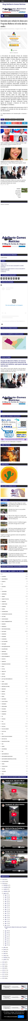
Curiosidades (5, 619)
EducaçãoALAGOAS (6, 646)
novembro (5, 887)
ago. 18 (7, 915)
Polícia (3, 726)
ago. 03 (7, 941)
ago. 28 (7, 901)
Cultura (3, 616)
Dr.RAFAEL (4, 636)
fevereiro (5, 957)
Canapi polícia (5, 599)
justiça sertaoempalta (7, 678)
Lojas (3, 681)
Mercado (4, 689)
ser (2, 751)
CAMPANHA (4, 594)
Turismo (4, 771)
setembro (5, 891)
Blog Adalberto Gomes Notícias (14, 4)
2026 (3, 879)
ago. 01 (7, 945)
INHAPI (3, 674)
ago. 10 (7, 925)
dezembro (5, 885)
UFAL (3, 773)
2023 (3, 962)
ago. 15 (7, 919)
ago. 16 (7, 917)
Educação (13, 119)
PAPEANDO (4, 703)
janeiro (5, 959)
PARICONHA (4, 706)
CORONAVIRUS (5, 611)
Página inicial (3, 264)
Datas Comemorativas (7, 621)
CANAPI (3, 596)
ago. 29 (7, 899)
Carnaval (4, 601)
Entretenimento (6, 656)
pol (2, 721)
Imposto (4, 671)
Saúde (3, 746)
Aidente (3, 581)
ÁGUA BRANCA (5, 579)
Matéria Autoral (6, 686)
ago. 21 (7, 909)
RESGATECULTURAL (6, 741)
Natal (3, 696)
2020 (3, 968)
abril (4, 953)
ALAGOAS (7, 119)
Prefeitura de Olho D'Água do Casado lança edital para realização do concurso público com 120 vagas (17, 504)
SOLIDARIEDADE (5, 761)
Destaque (4, 631)
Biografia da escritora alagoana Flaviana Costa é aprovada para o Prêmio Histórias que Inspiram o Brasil (13, 162)
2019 (3, 970)
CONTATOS (3, 271)
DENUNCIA (4, 626)
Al (2, 584)
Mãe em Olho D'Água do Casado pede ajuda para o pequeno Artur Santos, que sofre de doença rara (17, 517)
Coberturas (4, 604)
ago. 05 (7, 936)
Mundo (3, 691)
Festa (3, 666)
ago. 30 (7, 897)
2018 (3, 972)
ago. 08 (7, 932)
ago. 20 (7, 911)
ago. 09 (7, 930)
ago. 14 (7, 921)
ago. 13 (7, 923)
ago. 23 (7, 907)
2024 (3, 883)
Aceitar (20, 1016)
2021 (3, 966)
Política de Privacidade (12, 1016)
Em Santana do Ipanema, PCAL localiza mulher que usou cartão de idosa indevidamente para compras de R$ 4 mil (17, 555)
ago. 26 (7, 903)
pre (2, 733)
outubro (5, 889)
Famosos (4, 661)
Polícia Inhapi (5, 728)
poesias (3, 718)
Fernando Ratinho (6, 664)
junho (4, 949)
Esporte (3, 659)
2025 (3, 881)
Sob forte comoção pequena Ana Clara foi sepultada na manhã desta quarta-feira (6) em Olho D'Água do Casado (17, 530)
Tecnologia (4, 766)
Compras (4, 606)
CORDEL (3, 609)
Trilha (3, 768)
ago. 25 (7, 905)
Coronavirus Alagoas (7, 614)
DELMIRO (4, 624)
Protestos (4, 738)
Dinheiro (4, 634)
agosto (5, 893)
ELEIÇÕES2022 (4, 649)
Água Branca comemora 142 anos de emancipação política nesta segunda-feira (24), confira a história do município (17, 541)
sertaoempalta (20, 119)
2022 (3, 964)
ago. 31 (7, 895)
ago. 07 (7, 934)
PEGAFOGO (4, 711)
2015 (3, 978)
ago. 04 (7, 938)
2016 (3, 976)
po (2, 716)
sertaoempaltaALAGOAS (7, 756)
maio (4, 951)
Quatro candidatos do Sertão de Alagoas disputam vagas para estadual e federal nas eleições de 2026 (14, 143)
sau (2, 743)
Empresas (4, 651)
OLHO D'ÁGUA (4, 701)
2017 (3, 974)
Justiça (3, 676)
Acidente (4, 576)
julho (4, 947)
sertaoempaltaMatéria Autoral (9, 758)
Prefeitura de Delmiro (7, 736)
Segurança (4, 748)
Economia (4, 639)
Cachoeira (4, 591)
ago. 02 (7, 943)
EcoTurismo (4, 641)
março (4, 955)
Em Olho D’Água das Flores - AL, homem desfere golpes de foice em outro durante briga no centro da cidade (17, 561)
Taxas (3, 763)
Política (4, 731)
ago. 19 (7, 913)
